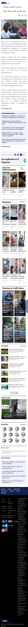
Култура (19, 11)
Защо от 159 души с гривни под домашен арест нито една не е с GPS (21, 190)
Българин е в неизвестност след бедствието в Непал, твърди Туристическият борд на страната (7, 190)
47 (18, 359)
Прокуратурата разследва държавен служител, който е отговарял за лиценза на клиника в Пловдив (15, 249)
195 (19, 367)
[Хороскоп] (14, 443)
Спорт (14, 11)
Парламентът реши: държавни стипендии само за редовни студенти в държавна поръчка (14, 190)
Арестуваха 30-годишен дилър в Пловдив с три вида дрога (6, 276)
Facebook (15, 154)
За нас (3, 499)
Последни (4, 346)
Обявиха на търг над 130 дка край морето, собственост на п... (13, 481)
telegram (21, 154)
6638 (20, 255)
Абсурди (3, 493)
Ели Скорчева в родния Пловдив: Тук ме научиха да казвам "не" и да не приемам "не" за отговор (21, 276)
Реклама (4, 501)
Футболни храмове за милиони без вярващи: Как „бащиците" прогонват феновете (22, 222)
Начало (3, 489)
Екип (9, 499)
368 (19, 388)
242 (19, 374)
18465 (11, 417)
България (12, 7)
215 (18, 194)
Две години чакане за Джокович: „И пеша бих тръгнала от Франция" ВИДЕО (7, 307)
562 (19, 381)
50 (18, 352)
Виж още (13, 393)
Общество (16, 489)
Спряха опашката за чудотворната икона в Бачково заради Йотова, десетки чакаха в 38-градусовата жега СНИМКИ (20, 303)
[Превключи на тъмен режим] (25, 15)
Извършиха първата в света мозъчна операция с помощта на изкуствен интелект (17, 386)
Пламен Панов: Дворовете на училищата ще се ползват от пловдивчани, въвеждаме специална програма (22, 249)
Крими (10, 11)
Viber (18, 154)
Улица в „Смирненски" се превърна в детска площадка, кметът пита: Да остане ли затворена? (7, 332)
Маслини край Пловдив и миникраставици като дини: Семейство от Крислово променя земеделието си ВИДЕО (20, 332)
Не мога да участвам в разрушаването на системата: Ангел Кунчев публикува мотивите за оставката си (15, 276)
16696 (24, 341)
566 (20, 196)
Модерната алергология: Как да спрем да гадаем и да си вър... (13, 415)
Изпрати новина (27, 306)
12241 (4, 228)
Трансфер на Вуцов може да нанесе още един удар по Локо (17, 372)
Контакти (4, 511)
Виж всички (22, 168)
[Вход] (19, 16)
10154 (24, 314)
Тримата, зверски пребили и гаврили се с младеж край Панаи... (12, 467)
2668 (20, 282)
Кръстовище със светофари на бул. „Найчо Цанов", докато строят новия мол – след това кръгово (6, 222)
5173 (20, 228)
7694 (4, 282)
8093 (12, 228)
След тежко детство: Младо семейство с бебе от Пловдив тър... (13, 472)
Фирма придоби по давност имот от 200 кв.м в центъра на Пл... (14, 477)
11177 (11, 341)
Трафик (11, 491)
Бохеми (18, 491)
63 (10, 194)
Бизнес (5, 11)
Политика (18, 7)
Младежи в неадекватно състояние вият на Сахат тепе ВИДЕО (13, 462)
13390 (11, 314)
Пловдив (5, 7)
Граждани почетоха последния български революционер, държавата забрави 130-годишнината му (7, 249)
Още (24, 11)
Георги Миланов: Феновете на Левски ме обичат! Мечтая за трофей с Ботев (16, 351)
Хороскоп (4, 424)
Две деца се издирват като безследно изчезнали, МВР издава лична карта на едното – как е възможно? (13, 222)
